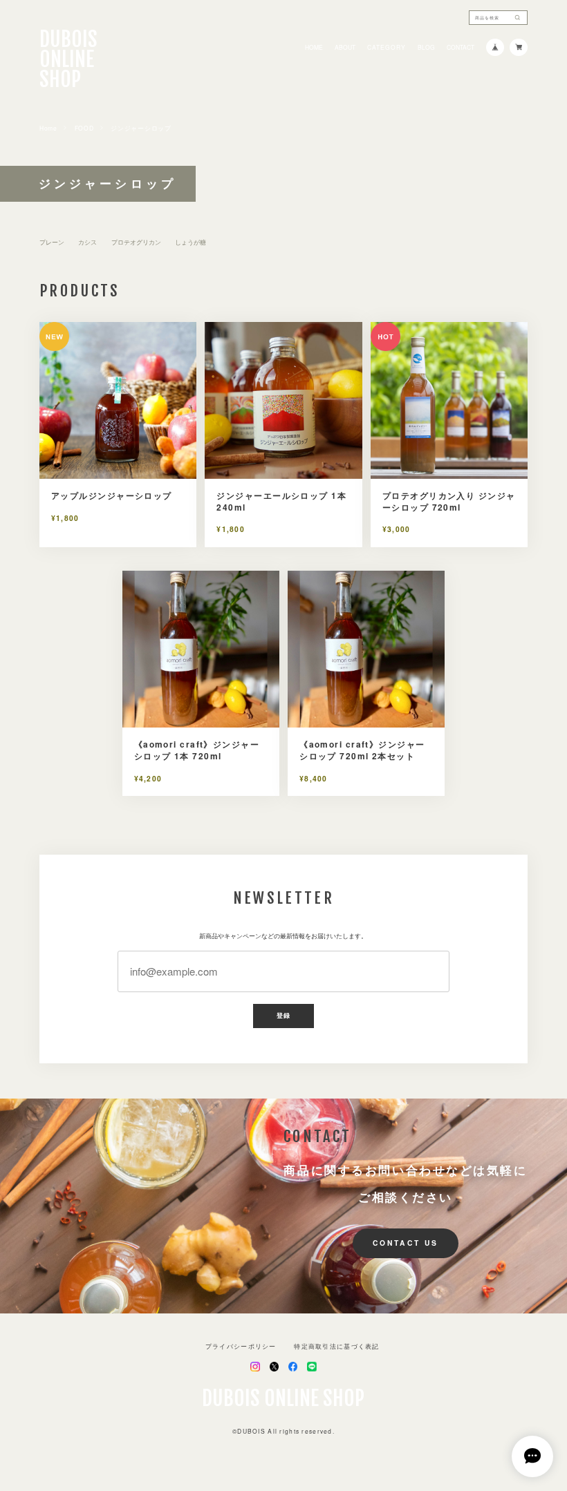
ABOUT (345, 47)
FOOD (84, 128)
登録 (283, 1015)
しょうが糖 (190, 242)
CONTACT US (405, 1242)
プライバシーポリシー (241, 1346)
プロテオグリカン (136, 242)
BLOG (426, 47)
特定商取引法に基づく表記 (336, 1346)
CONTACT (460, 47)
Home (48, 128)
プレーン (51, 242)
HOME (314, 47)
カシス (87, 242)
